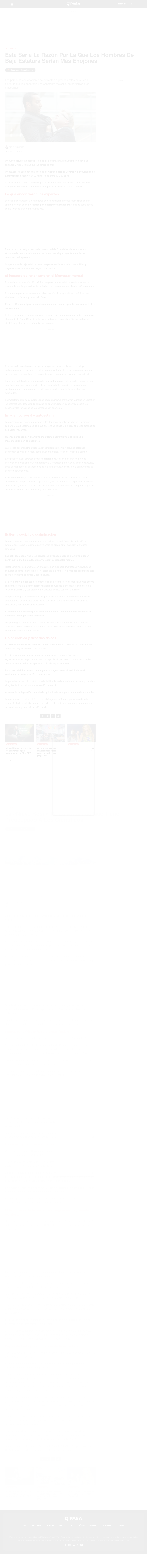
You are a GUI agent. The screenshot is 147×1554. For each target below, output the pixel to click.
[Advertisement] (73, 780)
